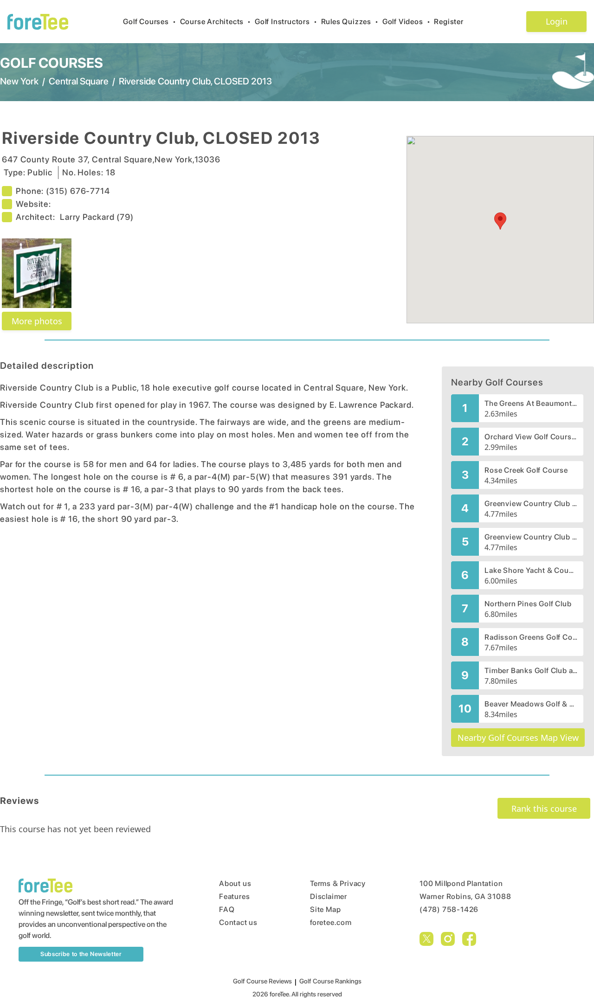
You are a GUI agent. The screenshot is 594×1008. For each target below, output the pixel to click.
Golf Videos (406, 21)
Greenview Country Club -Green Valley (531, 503)
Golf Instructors (286, 21)
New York (19, 81)
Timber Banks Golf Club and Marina (531, 670)
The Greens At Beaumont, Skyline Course (531, 403)
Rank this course (544, 808)
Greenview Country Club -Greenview (531, 537)
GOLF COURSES (51, 62)
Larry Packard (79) (97, 217)
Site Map (325, 909)
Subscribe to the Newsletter (81, 953)
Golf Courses (149, 21)
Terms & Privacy (338, 883)
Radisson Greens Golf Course (531, 637)
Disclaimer (328, 896)
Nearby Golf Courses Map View (518, 737)
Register (448, 21)
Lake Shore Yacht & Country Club (531, 570)
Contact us (238, 922)
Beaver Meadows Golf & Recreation (531, 704)
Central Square (79, 81)
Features (234, 896)
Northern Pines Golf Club (527, 603)
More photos (37, 321)
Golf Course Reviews (262, 981)
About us (235, 883)
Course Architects (215, 21)
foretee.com (331, 922)
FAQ (226, 909)
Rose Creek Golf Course (526, 470)
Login (557, 21)
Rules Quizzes (350, 21)
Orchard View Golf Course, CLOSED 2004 (531, 436)
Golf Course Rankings (330, 981)
